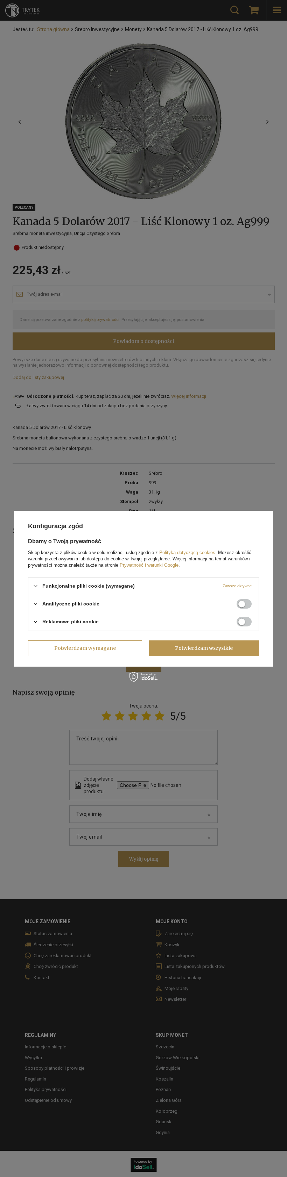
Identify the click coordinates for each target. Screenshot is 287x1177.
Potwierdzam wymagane (85, 648)
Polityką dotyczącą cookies (187, 552)
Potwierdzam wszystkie (204, 648)
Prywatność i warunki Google (149, 564)
